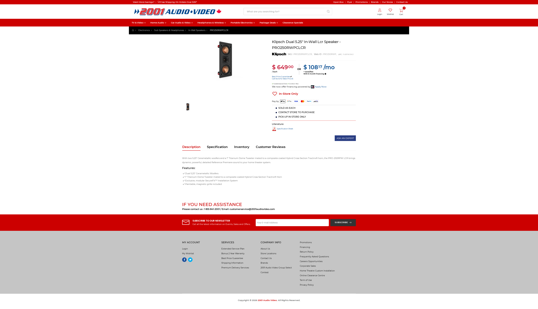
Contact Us (266, 258)
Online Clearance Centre (312, 275)
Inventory (241, 147)
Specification (217, 147)
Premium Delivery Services (235, 267)
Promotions (306, 242)
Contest (265, 272)
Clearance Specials (293, 22)
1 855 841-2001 (212, 209)
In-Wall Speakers (196, 30)
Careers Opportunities (311, 261)
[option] (225, 71)
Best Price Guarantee (281, 77)
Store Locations (268, 253)
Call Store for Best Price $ (282, 79)
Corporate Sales (308, 266)
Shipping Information (232, 263)
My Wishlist (188, 253)
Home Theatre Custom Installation (317, 270)
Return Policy (307, 252)
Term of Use (306, 280)
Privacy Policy (307, 285)
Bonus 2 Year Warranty (232, 253)
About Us (265, 248)
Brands (264, 263)
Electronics (144, 30)
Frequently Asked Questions (314, 256)
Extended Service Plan (232, 248)
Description (191, 147)
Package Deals (268, 22)
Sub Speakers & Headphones (169, 30)
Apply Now (321, 86)
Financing (305, 247)
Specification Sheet (285, 129)
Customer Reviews (270, 147)
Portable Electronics (242, 22)
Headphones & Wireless (210, 22)
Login (185, 248)
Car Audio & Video (181, 22)
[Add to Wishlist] (275, 94)
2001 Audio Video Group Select (276, 267)
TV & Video (137, 22)
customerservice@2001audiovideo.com (252, 209)
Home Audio (157, 22)
